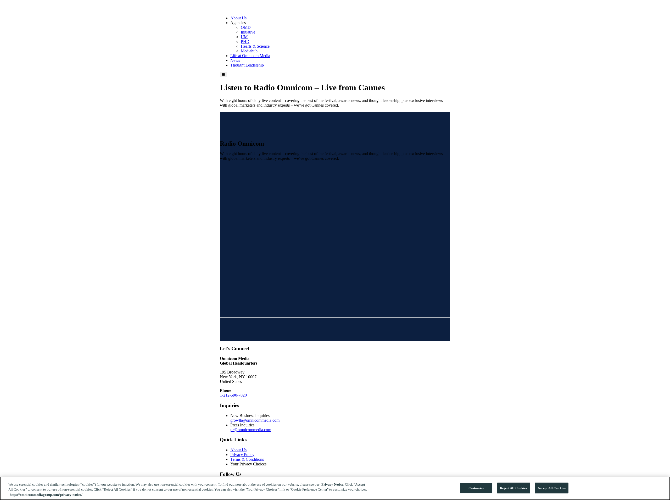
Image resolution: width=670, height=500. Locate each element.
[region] (335, 488)
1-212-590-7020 (233, 395)
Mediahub (249, 51)
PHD (245, 41)
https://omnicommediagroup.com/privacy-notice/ (46, 495)
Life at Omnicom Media (250, 55)
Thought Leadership (247, 65)
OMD (246, 27)
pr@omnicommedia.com (250, 429)
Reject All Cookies (513, 488)
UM (244, 37)
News (235, 60)
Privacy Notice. (332, 484)
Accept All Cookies (552, 488)
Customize (476, 488)
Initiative (248, 32)
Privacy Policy (242, 454)
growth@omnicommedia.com (255, 420)
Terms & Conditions (247, 459)
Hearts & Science (255, 46)
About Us (238, 18)
